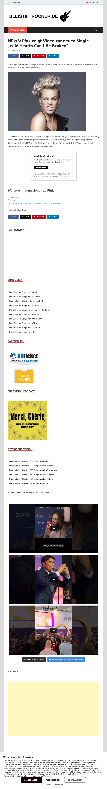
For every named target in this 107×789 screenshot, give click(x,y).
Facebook (12, 200)
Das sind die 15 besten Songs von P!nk (26, 301)
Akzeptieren (41, 167)
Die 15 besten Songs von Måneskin (24, 327)
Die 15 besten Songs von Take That (24, 296)
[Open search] (97, 30)
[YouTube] (86, 2)
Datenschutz (48, 784)
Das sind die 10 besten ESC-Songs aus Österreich (31, 465)
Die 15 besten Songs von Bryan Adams (26, 318)
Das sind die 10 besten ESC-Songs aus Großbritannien (33, 470)
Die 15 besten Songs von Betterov (24, 305)
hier (68, 176)
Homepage (13, 197)
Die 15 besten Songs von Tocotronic (25, 314)
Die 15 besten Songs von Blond (23, 292)
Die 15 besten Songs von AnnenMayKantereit (29, 310)
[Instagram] (90, 2)
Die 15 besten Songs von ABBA (23, 323)
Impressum (59, 784)
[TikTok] (94, 2)
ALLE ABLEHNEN (53, 780)
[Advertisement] (53, 708)
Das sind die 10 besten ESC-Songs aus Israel (28, 483)
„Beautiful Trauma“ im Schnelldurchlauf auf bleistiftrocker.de (34, 203)
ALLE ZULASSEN (31, 780)
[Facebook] (97, 2)
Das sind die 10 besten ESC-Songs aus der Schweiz (31, 474)
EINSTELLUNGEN (75, 780)
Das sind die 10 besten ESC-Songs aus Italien (29, 461)
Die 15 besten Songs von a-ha (22, 332)
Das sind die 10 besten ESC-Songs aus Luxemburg (31, 479)
